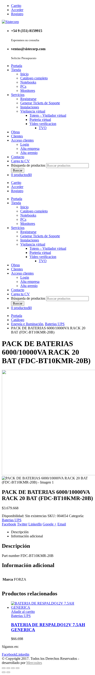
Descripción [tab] (20, 532)
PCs (23, 86)
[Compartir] (13, 668)
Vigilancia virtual (32, 111)
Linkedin (22, 654)
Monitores (27, 91)
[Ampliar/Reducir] (4, 668)
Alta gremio (29, 153)
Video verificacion (43, 124)
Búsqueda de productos (28, 165)
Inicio (24, 74)
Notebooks (28, 82)
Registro (17, 14)
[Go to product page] (52, 605)
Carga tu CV (20, 161)
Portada (16, 66)
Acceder (17, 10)
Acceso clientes (22, 140)
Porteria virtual (40, 120)
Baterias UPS (11, 520)
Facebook (9, 524)
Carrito (16, 6)
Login (24, 144)
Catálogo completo (34, 78)
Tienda (16, 70)
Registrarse (28, 99)
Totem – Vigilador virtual (48, 115)
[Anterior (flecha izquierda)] (4, 672)
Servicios (17, 95)
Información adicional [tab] (27, 536)
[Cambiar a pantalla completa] (8, 668)
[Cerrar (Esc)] (17, 668)
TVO (43, 128)
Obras (15, 132)
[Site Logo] (10, 22)
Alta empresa (29, 149)
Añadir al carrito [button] (23, 612)
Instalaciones (29, 107)
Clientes (17, 136)
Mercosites (34, 663)
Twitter (22, 524)
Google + (49, 524)
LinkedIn (35, 524)
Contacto (17, 157)
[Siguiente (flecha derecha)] (8, 672)
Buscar (17, 170)
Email (61, 524)
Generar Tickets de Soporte (40, 103)
